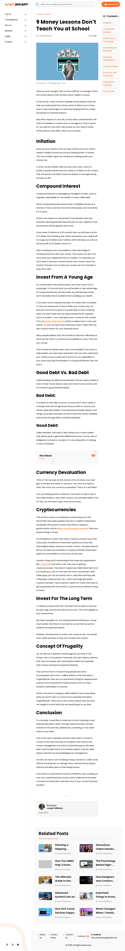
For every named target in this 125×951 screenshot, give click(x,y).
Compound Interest (108, 31)
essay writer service (54, 321)
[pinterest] (18, 944)
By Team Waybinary (63, 853)
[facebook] (7, 944)
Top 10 (8, 14)
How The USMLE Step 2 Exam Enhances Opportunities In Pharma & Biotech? (65, 863)
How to (8, 25)
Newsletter (113, 4)
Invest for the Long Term (109, 74)
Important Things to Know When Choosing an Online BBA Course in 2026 (106, 895)
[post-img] (45, 848)
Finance (47, 14)
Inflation (107, 22)
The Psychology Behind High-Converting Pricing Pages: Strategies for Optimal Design (105, 863)
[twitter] (12, 944)
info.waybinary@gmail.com (104, 937)
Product (9, 41)
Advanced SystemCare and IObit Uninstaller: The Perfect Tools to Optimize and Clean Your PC (65, 895)
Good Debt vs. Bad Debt (110, 49)
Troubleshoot (11, 19)
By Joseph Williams (44, 36)
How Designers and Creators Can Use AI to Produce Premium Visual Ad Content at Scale (105, 879)
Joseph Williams (55, 808)
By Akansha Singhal (62, 869)
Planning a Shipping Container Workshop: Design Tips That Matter (65, 847)
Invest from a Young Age (109, 40)
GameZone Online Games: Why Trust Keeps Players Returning (106, 847)
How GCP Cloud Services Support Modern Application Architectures (65, 911)
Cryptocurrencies (110, 66)
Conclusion (108, 91)
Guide (7, 36)
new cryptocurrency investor (73, 528)
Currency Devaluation (109, 58)
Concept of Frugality (108, 83)
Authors (82, 936)
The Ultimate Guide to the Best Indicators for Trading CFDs (65, 879)
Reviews (9, 30)
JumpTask (45, 564)
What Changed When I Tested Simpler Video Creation (105, 911)
